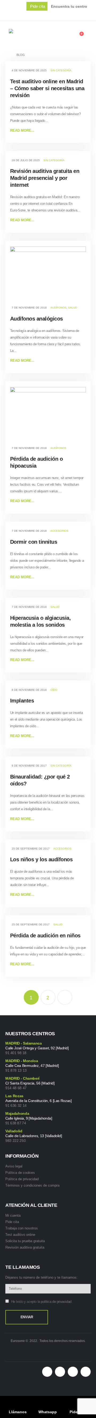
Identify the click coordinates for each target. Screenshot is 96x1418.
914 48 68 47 (16, 1088)
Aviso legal (13, 1166)
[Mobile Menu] (7, 34)
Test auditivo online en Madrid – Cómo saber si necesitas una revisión (47, 88)
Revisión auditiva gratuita (24, 1247)
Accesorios (59, 530)
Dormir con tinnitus (33, 542)
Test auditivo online (20, 1235)
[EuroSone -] (33, 34)
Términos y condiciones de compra (32, 1185)
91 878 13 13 (16, 1070)
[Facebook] (55, 15)
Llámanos (18, 1412)
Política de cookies (20, 1173)
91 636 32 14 (16, 1105)
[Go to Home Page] (7, 55)
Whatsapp (47, 1412)
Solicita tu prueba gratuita (25, 1241)
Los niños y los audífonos (41, 859)
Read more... (22, 130)
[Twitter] (66, 15)
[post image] (48, 275)
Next (64, 997)
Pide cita (12, 1222)
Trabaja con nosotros (21, 1228)
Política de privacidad (22, 1179)
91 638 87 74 (15, 1123)
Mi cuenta (13, 1215)
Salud (72, 307)
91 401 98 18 (15, 1053)
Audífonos (58, 307)
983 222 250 (15, 1140)
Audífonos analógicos (36, 319)
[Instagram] (88, 15)
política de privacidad (56, 1302)
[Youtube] (77, 15)
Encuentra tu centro (69, 6)
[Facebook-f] (60, 1372)
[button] (36, 6)
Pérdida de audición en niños (45, 935)
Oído (53, 689)
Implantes (22, 701)
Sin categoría (60, 70)
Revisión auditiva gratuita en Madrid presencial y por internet (44, 178)
